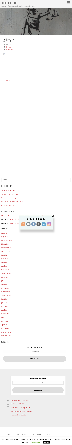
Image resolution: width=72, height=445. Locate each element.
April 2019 (4, 266)
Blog (24, 434)
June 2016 (4, 317)
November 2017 (6, 292)
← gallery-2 (7, 80)
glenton (8, 47)
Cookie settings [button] (36, 442)
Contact (48, 434)
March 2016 (5, 328)
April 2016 (4, 325)
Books (16, 434)
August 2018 (5, 277)
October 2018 (5, 270)
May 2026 (4, 237)
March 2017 (5, 314)
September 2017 (6, 295)
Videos (31, 434)
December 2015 (6, 336)
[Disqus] (36, 104)
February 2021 (6, 248)
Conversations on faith (8, 205)
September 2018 (6, 273)
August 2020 (5, 251)
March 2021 (5, 244)
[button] (69, 2)
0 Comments (10, 50)
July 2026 (4, 233)
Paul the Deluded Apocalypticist (12, 201)
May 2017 (4, 306)
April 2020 (4, 262)
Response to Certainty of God (11, 198)
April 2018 (4, 284)
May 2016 (4, 321)
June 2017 (4, 303)
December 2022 (6, 240)
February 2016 (6, 332)
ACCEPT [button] (46, 442)
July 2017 (4, 299)
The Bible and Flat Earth (9, 194)
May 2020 (4, 259)
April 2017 (4, 310)
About (39, 434)
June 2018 (4, 281)
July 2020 (4, 255)
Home (8, 434)
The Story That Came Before (10, 190)
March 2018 (5, 288)
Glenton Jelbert (9, 3)
